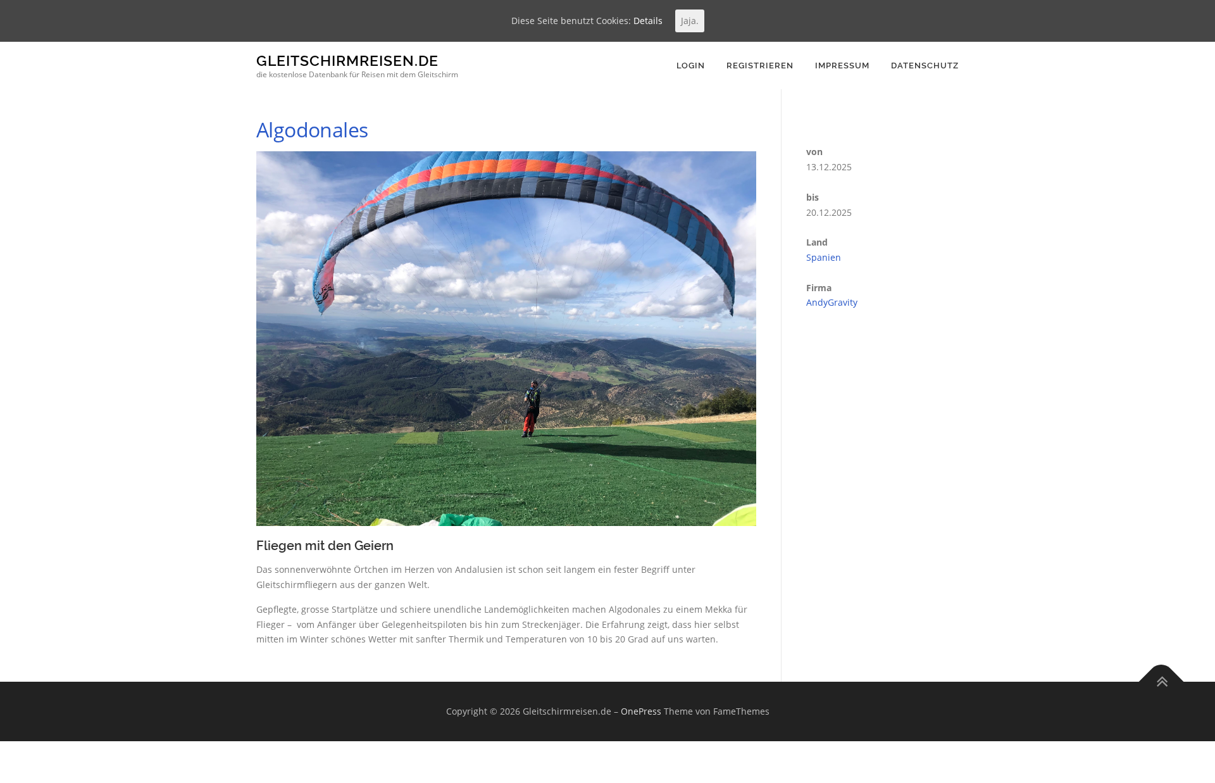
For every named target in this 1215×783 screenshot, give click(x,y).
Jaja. (690, 21)
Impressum (842, 65)
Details (648, 21)
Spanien (823, 257)
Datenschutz (925, 65)
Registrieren (760, 65)
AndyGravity (831, 302)
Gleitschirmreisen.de (347, 60)
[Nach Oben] (1161, 682)
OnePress (641, 711)
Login (690, 65)
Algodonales (312, 129)
